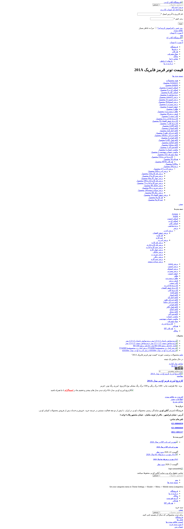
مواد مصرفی (172, 321)
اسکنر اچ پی (173, 221)
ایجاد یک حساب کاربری (169, 10)
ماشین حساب (172, 316)
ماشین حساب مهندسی (168, 319)
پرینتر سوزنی (172, 271)
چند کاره (159, 238)
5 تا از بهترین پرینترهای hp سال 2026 (165, 459)
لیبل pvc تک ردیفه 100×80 (143, 346)
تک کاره (160, 235)
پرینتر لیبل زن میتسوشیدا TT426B (133, 348)
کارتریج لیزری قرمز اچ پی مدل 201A (165, 381)
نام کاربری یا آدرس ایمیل (172, 14)
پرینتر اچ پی (168, 231)
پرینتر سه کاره (157, 259)
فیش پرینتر (173, 281)
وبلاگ (175, 331)
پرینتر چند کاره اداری (154, 247)
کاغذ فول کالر (172, 307)
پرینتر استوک (172, 269)
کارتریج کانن (173, 290)
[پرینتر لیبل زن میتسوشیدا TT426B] (162, 348)
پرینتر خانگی (158, 252)
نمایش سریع (178, 402)
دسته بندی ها (177, 76)
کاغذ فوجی (173, 305)
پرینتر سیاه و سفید (155, 262)
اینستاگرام (69, 390)
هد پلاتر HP (168, 328)
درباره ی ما (168, 63)
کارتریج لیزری (167, 324)
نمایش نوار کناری (176, 364)
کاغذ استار (173, 295)
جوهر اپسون (173, 273)
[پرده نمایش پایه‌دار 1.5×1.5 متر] (164, 341)
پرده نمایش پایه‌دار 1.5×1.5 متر (138, 341)
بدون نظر (160, 452)
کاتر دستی (173, 283)
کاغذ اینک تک (173, 297)
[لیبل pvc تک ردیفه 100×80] (166, 346)
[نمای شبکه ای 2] (181, 369)
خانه (181, 355)
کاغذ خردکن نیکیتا (170, 302)
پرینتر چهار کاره (156, 250)
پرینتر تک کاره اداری (155, 245)
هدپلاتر (175, 326)
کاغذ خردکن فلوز (171, 300)
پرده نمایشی (173, 226)
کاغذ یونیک (173, 312)
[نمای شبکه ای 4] (176, 369)
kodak (175, 216)
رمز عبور (178, 19)
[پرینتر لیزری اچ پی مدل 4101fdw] (163, 350)
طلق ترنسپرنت (171, 278)
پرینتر (175, 228)
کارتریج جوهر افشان (169, 288)
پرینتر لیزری (163, 240)
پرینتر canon (173, 264)
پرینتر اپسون (173, 266)
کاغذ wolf (174, 293)
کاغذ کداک (174, 309)
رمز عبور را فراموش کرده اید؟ (170, 28)
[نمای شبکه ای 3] (178, 369)
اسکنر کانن (173, 223)
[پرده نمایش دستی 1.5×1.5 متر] (164, 343)
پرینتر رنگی (158, 257)
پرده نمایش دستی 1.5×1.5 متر (137, 343)
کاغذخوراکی (173, 314)
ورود (180, 23)
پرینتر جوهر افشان (160, 233)
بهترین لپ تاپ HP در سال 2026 (167, 447)
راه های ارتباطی (166, 61)
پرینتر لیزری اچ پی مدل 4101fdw (135, 350)
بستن (181, 204)
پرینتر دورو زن (157, 254)
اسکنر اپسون (172, 219)
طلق (176, 276)
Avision (175, 214)
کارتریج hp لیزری (171, 285)
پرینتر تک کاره (157, 242)
